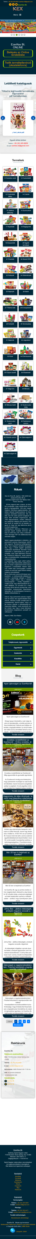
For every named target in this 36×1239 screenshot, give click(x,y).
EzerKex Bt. (10, 1081)
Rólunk (18, 1184)
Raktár (18, 664)
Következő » (18, 1025)
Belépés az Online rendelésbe (18, 53)
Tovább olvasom (18, 734)
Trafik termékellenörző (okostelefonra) (18, 64)
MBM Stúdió (26, 1226)
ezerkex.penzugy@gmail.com (22, 1212)
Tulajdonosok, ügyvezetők (18, 642)
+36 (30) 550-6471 (23, 1210)
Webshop (18, 1180)
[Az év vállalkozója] (18, 622)
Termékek (18, 1178)
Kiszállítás (18, 658)
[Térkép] (25, 622)
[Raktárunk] (10, 622)
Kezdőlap (18, 1176)
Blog (18, 1188)
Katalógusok (18, 1182)
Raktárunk (18, 1189)
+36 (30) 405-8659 (13, 1)
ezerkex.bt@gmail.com (26, 1)
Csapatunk (18, 1186)
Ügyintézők (18, 648)
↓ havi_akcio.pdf (18, 132)
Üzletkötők (18, 653)
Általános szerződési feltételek (26, 1224)
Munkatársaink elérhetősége (20, 1218)
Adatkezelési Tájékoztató (8, 1224)
